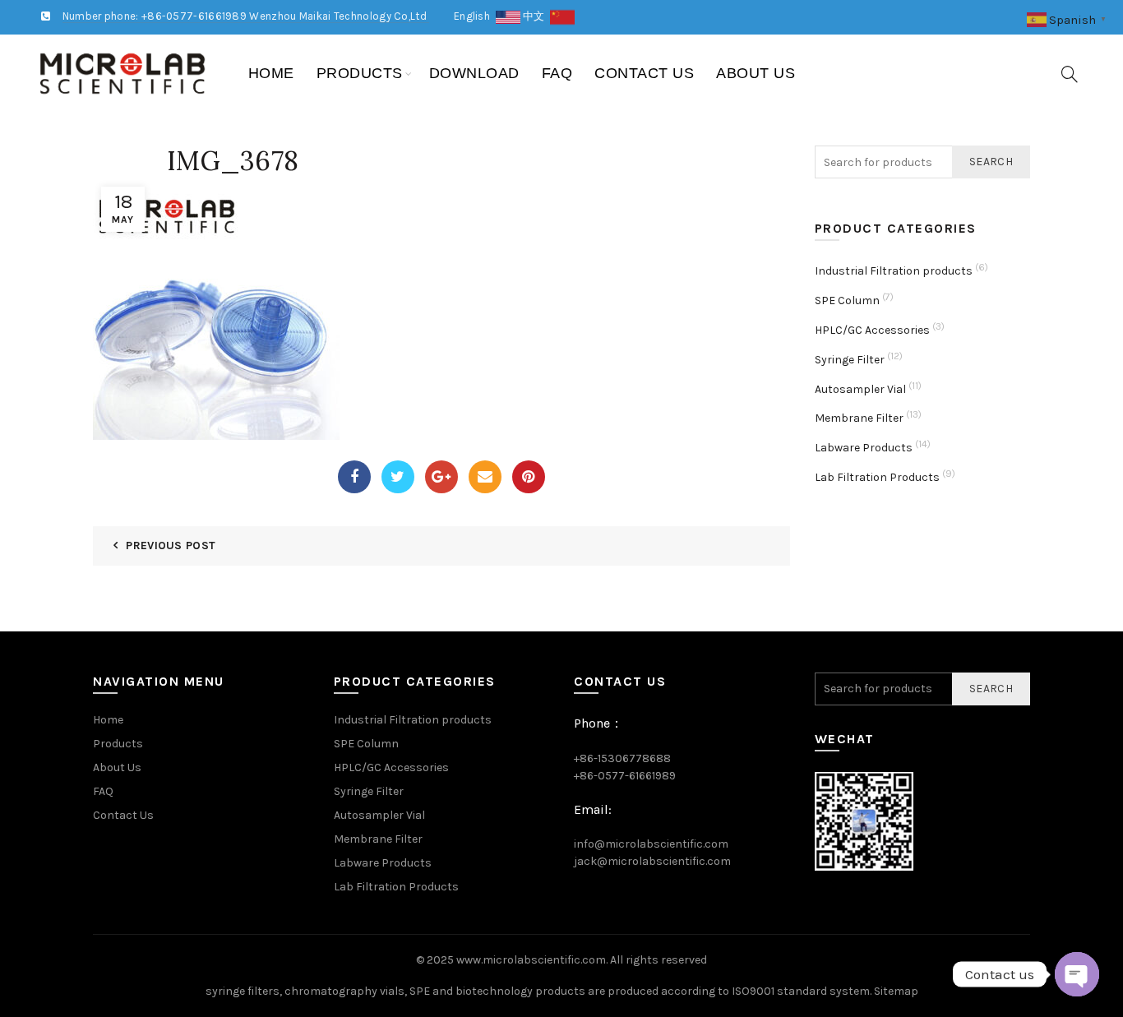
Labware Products (864, 448)
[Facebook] (354, 476)
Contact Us (644, 73)
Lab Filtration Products (877, 477)
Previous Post (170, 545)
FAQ (557, 73)
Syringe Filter (850, 360)
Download (474, 73)
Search (991, 162)
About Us (755, 73)
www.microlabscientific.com (531, 960)
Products (360, 73)
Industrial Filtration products (894, 271)
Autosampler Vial (860, 389)
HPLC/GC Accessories (872, 330)
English (475, 16)
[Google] (441, 476)
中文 (536, 16)
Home (271, 73)
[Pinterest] (528, 476)
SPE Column (847, 300)
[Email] (485, 476)
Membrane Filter (859, 418)
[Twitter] (397, 476)
